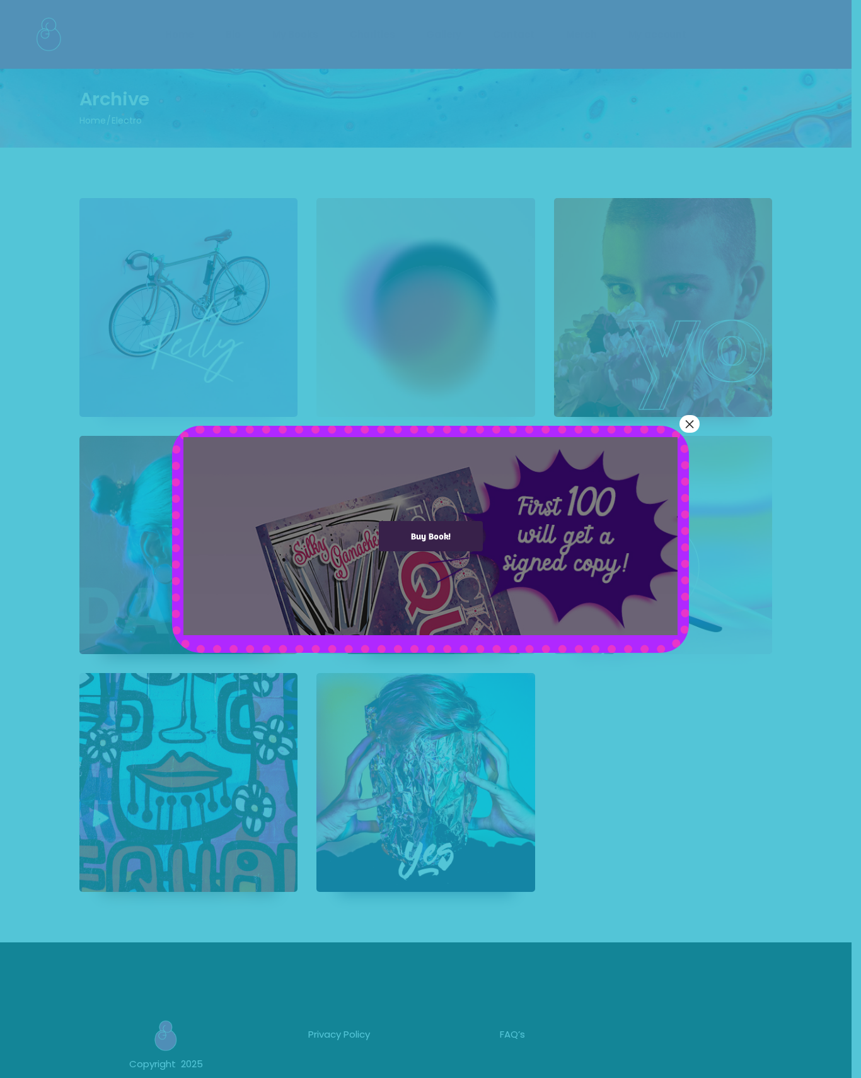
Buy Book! (431, 535)
